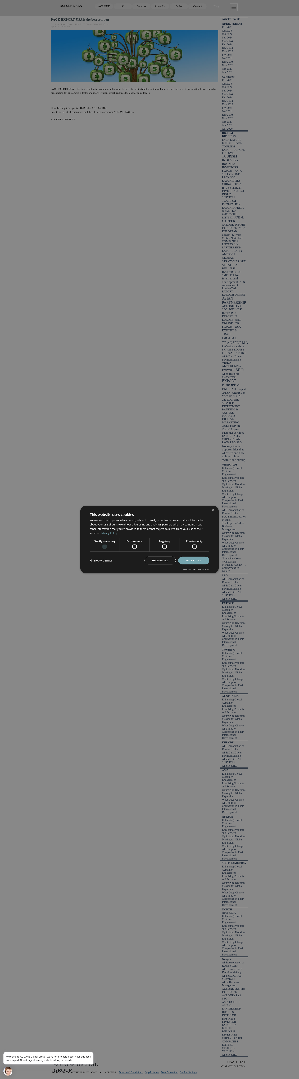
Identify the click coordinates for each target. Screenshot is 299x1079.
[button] (101, 560)
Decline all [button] (160, 560)
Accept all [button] (193, 560)
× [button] (213, 510)
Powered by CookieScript (196, 569)
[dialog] (149, 539)
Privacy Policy (109, 533)
